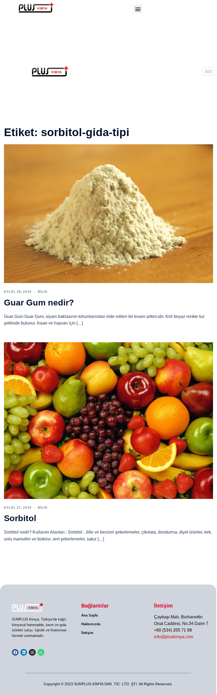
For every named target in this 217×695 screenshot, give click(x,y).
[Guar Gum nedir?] (108, 213)
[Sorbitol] (108, 420)
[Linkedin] (23, 652)
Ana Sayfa (89, 615)
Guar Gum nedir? (39, 302)
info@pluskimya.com (173, 636)
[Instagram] (32, 652)
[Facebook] (15, 652)
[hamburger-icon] (208, 71)
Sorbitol (20, 518)
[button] (137, 8)
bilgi (42, 292)
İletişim (87, 633)
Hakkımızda (90, 624)
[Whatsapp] (41, 652)
